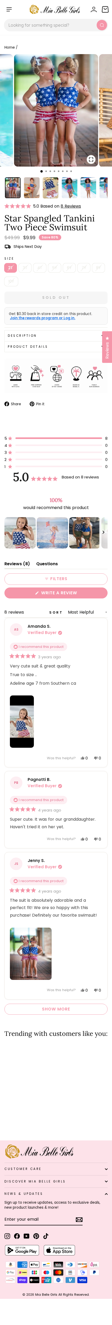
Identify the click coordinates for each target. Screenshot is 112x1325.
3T (25, 267)
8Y (98, 267)
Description (22, 336)
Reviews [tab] (17, 565)
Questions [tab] (47, 565)
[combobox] (56, 25)
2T (10, 267)
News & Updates (23, 1194)
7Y (84, 267)
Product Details (28, 347)
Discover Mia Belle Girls (35, 1181)
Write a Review (69, 594)
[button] (18, 206)
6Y (69, 267)
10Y (11, 281)
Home (9, 47)
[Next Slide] (103, 533)
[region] (56, 533)
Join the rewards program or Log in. (42, 318)
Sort (57, 612)
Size (9, 258)
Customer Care (23, 1169)
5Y (54, 267)
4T (39, 267)
